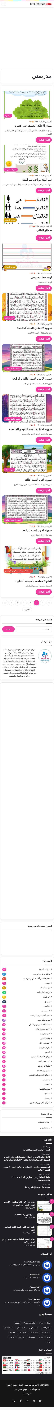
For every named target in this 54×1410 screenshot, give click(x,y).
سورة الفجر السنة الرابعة (37, 530)
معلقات (11, 1337)
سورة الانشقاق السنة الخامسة (34, 327)
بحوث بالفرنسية (43, 1020)
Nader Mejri (35, 1287)
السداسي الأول (44, 1043)
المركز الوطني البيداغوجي (39, 1075)
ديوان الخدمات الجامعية (40, 1057)
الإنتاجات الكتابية (43, 992)
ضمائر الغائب (44, 230)
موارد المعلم (45, 988)
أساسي (47, 1006)
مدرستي (21, 1337)
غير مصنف (46, 1011)
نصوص (47, 1084)
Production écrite (29, 1323)
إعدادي (47, 1093)
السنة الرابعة (34, 1332)
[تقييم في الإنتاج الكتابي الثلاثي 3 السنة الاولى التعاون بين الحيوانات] (44, 1206)
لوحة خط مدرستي (41, 277)
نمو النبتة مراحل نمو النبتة (37, 179)
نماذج (48, 1342)
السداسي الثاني (44, 1061)
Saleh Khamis (34, 1299)
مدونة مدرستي (43, 1122)
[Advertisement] (27, 37)
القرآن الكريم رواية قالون (40, 1103)
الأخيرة (27, 610)
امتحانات (46, 997)
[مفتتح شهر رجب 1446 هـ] (44, 1218)
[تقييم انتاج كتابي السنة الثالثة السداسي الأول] (44, 1231)
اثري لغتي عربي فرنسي (40, 1015)
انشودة (12, 1332)
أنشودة (17, 1323)
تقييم (48, 1337)
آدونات (47, 983)
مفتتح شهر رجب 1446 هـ (25, 1215)
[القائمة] (3, 5)
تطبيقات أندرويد (44, 1066)
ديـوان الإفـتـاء (44, 1089)
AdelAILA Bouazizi (32, 1262)
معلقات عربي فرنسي (41, 974)
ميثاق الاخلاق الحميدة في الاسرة (33, 125)
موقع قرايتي (44, 1128)
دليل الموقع (27, 1394)
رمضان (47, 1098)
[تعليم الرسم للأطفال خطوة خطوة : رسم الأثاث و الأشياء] (44, 1243)
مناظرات (46, 1080)
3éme (48, 1323)
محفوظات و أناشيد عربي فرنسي (37, 978)
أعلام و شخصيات (43, 1070)
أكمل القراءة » (44, 140)
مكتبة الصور (45, 1038)
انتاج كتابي (22, 1332)
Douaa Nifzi (35, 1274)
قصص (47, 1052)
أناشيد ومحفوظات (43, 1029)
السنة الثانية (46, 1332)
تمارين (47, 1001)
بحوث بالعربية (44, 969)
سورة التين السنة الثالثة (38, 479)
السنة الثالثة (9, 1328)
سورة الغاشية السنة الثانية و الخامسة (30, 429)
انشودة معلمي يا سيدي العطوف (33, 580)
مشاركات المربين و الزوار (39, 1024)
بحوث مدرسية (44, 1047)
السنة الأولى (33, 1328)
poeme (41, 1323)
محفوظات (31, 1337)
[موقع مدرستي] (41, 3)
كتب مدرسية (45, 1034)
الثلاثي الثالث (45, 1328)
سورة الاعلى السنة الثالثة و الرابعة (32, 378)
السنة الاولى (21, 1328)
